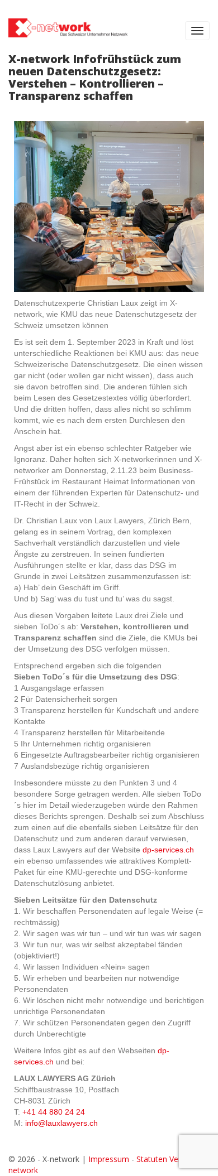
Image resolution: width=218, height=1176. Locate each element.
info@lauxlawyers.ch (61, 1123)
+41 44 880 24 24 (53, 1111)
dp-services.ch (168, 849)
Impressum (108, 1159)
